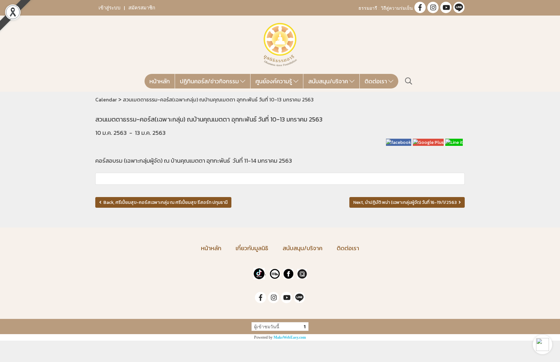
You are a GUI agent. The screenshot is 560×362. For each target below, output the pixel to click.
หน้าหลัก (159, 81)
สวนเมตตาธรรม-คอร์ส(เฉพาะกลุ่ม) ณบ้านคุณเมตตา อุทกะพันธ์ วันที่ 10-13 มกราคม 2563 (218, 99)
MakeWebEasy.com (290, 337)
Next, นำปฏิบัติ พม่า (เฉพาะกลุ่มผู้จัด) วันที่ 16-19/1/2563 (406, 202)
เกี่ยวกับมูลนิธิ (252, 248)
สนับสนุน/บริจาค (328, 81)
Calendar (106, 99)
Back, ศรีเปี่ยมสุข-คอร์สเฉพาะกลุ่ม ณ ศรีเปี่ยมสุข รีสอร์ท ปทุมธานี (164, 202)
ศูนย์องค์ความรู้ (274, 81)
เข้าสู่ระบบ (110, 8)
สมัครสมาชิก (141, 8)
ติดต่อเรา (376, 81)
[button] (542, 344)
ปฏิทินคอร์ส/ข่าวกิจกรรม (210, 81)
